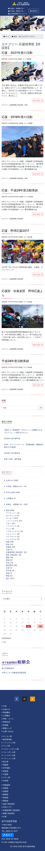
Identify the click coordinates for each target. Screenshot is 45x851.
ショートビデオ (12, 521)
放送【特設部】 (12, 555)
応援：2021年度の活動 (17, 53)
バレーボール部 (9, 752)
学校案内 (6, 712)
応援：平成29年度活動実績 (20, 190)
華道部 (5, 801)
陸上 (8, 578)
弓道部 (5, 774)
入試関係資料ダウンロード (18, 14)
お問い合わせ (8, 731)
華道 (8, 576)
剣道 (8, 544)
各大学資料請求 (8, 668)
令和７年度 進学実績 (12, 459)
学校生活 (6, 722)
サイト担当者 (28, 196)
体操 (8, 542)
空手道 (8, 570)
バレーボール (11, 536)
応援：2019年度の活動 (17, 117)
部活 (15, 36)
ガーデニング (11, 515)
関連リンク (7, 728)
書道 (8, 557)
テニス (8, 529)
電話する (8, 835)
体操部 (5, 765)
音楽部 (5, 788)
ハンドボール (11, 539)
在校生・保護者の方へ (17, 8)
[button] (34, 11)
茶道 (8, 573)
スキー (8, 523)
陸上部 (5, 761)
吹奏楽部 (6, 785)
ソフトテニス (11, 526)
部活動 (5, 725)
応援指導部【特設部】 (17, 105)
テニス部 (6, 746)
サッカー (9, 518)
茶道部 (5, 797)
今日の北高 (10, 492)
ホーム (7, 36)
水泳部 (5, 780)
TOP (5, 706)
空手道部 (6, 768)
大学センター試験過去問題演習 (14, 673)
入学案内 (9, 498)
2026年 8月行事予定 (12, 438)
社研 (8, 568)
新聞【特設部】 (9, 813)
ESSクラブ (7, 807)
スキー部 (6, 777)
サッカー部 (7, 736)
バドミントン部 (9, 758)
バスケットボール (13, 531)
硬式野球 (9, 565)
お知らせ (9, 480)
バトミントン (11, 534)
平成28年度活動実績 (15, 361)
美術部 (5, 791)
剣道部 (5, 771)
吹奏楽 (8, 547)
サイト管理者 (27, 59)
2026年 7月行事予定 (12, 453)
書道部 (5, 794)
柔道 (8, 560)
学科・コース (8, 719)
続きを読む (37, 100)
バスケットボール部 (11, 749)
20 (28, 626)
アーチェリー (11, 513)
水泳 (8, 563)
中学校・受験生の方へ (17, 11)
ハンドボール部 (9, 755)
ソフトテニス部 (9, 743)
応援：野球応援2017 (15, 230)
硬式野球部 (7, 739)
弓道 (8, 550)
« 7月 (4, 642)
